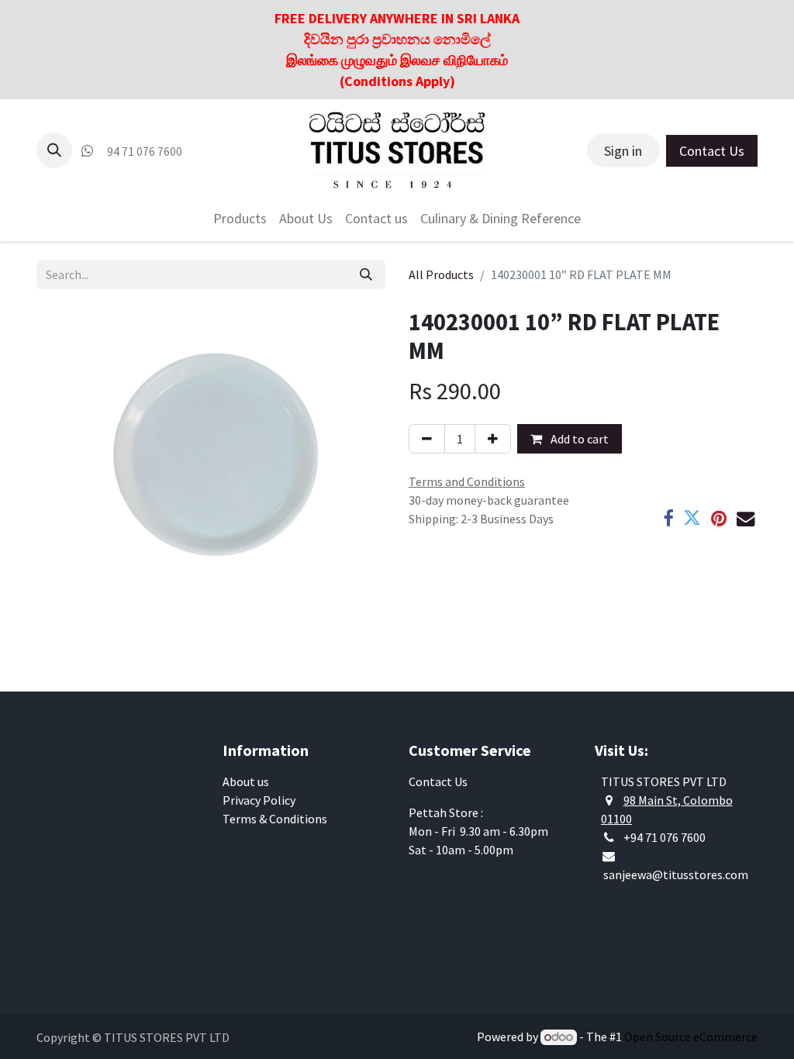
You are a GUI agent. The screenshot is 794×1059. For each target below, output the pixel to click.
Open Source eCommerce (691, 1036)
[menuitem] (240, 218)
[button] (54, 150)
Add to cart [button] (578, 439)
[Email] (745, 518)
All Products (441, 274)
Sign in (623, 151)
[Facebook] (668, 518)
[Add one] (493, 439)
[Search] (366, 274)
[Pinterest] (719, 518)
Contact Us (711, 151)
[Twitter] (692, 518)
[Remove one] (427, 439)
